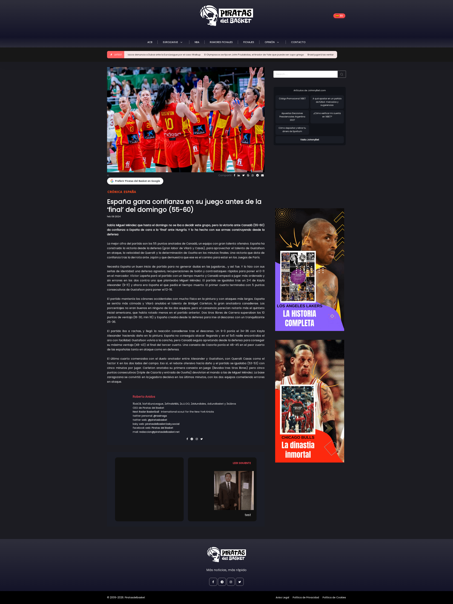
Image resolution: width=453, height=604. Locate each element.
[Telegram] (257, 175)
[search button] (342, 74)
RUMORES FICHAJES (221, 42)
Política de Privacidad (306, 597)
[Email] (262, 175)
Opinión (270, 42)
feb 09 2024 (114, 216)
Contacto (298, 42)
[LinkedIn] (239, 175)
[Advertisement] (303, 173)
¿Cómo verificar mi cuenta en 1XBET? (327, 115)
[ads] (309, 269)
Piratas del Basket (162, 428)
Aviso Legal (282, 597)
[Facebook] (234, 175)
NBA (197, 42)
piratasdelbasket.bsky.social (162, 424)
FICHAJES (248, 42)
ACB (149, 42)
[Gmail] (248, 175)
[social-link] (213, 582)
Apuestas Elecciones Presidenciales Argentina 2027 (292, 116)
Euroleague (171, 42)
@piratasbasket (157, 420)
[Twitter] (243, 175)
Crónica (114, 191)
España (130, 191)
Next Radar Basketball (146, 411)
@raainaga (160, 416)
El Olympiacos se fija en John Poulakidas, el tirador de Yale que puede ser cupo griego (216, 54)
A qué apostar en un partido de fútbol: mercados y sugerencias (327, 102)
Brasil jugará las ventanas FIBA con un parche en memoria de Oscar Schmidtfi (314, 54)
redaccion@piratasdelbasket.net (159, 432)
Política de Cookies (334, 597)
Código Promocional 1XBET (292, 98)
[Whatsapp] (253, 175)
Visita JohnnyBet (309, 139)
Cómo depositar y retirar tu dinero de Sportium (292, 130)
